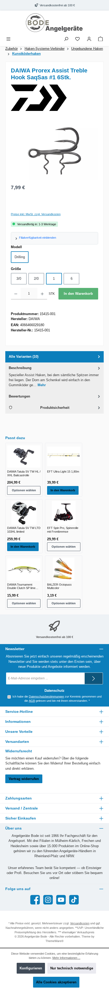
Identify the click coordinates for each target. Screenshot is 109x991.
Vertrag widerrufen (24, 779)
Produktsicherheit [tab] (54, 408)
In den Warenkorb (78, 294)
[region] (54, 151)
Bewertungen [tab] (19, 396)
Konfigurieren (31, 968)
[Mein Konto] (89, 39)
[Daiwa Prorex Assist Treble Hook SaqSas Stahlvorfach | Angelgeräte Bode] (54, 151)
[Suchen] (66, 39)
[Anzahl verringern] (16, 294)
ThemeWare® (54, 941)
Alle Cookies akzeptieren (56, 982)
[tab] (54, 356)
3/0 (18, 279)
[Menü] (8, 39)
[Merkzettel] (77, 39)
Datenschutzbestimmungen (46, 696)
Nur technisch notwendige (71, 968)
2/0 (36, 279)
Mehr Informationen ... (66, 957)
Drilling (20, 257)
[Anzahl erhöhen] (42, 294)
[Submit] (93, 678)
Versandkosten (79, 923)
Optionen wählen (24, 490)
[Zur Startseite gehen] (54, 22)
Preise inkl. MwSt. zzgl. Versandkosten (36, 214)
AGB (32, 700)
